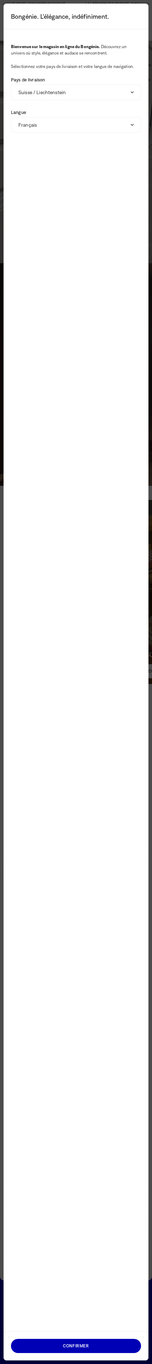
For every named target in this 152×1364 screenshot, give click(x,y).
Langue (18, 112)
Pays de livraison (28, 79)
